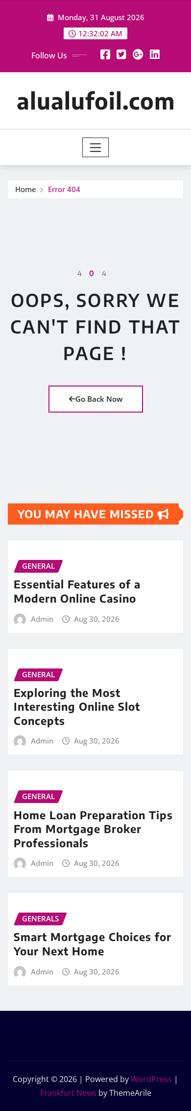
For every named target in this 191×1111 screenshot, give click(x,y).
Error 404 (64, 189)
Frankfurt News (68, 1092)
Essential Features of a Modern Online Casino (77, 591)
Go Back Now (98, 399)
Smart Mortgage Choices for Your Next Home (92, 944)
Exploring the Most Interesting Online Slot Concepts (77, 706)
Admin (42, 619)
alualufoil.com (96, 100)
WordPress (151, 1079)
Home (25, 189)
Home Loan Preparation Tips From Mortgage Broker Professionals (93, 829)
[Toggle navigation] (95, 147)
